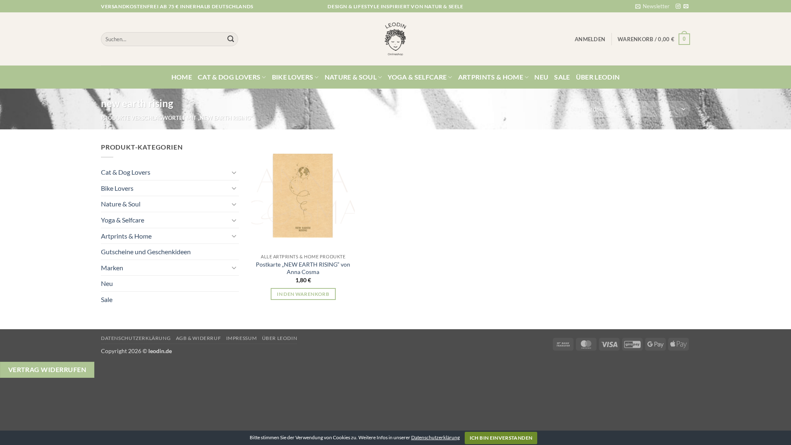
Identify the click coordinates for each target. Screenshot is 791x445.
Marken (112, 268)
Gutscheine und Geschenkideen (146, 251)
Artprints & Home (490, 77)
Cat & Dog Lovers (229, 77)
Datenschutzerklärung (136, 338)
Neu (541, 77)
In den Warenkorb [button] (303, 294)
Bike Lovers (293, 77)
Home (181, 77)
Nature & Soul (351, 77)
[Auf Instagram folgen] (678, 6)
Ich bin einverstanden (501, 438)
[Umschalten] (234, 172)
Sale (562, 77)
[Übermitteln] (231, 39)
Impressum (241, 338)
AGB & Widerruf (198, 338)
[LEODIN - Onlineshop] (395, 39)
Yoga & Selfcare (417, 77)
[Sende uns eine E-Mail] (685, 6)
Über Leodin (598, 77)
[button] (652, 6)
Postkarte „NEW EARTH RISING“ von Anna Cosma (303, 268)
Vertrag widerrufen (47, 369)
